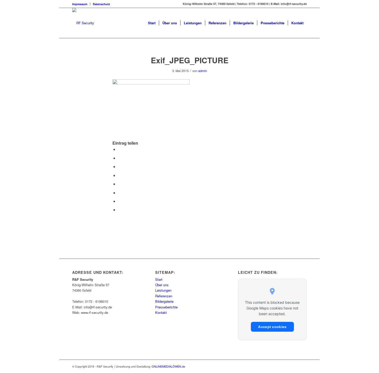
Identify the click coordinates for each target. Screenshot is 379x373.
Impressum (79, 4)
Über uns (162, 284)
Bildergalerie (164, 301)
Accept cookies (272, 327)
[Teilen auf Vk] (119, 192)
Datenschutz (101, 4)
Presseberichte (166, 307)
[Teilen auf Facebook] (119, 149)
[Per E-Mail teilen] (119, 209)
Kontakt (161, 312)
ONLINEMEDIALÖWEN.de (168, 366)
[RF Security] (83, 23)
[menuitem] (81, 4)
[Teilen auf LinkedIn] (119, 175)
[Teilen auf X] (119, 158)
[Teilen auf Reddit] (119, 201)
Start (158, 279)
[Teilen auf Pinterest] (119, 166)
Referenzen (163, 295)
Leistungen (163, 290)
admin (202, 70)
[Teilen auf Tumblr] (119, 183)
